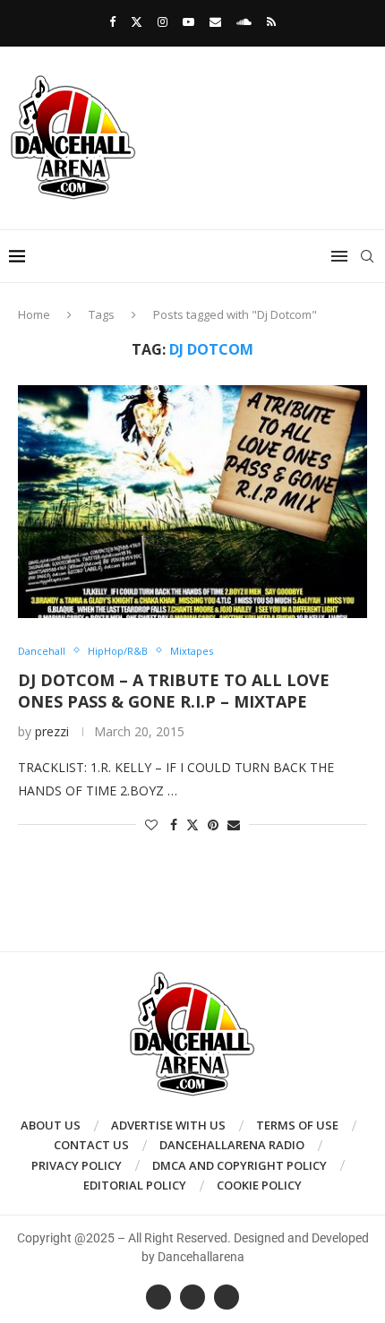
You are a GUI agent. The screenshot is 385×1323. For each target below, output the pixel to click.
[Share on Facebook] (173, 824)
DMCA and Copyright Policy (239, 1165)
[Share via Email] (233, 824)
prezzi (52, 731)
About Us (51, 1125)
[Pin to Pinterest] (213, 824)
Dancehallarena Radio (231, 1145)
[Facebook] (112, 21)
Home (34, 314)
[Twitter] (136, 21)
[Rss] (271, 21)
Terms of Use (297, 1125)
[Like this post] (151, 824)
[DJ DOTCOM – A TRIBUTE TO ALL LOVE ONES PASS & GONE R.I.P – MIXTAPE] (192, 501)
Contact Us (91, 1145)
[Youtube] (188, 21)
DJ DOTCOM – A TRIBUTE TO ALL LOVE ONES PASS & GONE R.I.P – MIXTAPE (173, 690)
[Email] (215, 21)
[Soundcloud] (244, 21)
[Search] (367, 256)
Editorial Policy (134, 1185)
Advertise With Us (168, 1125)
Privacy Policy (76, 1165)
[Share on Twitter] (192, 824)
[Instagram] (162, 21)
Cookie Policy (259, 1185)
